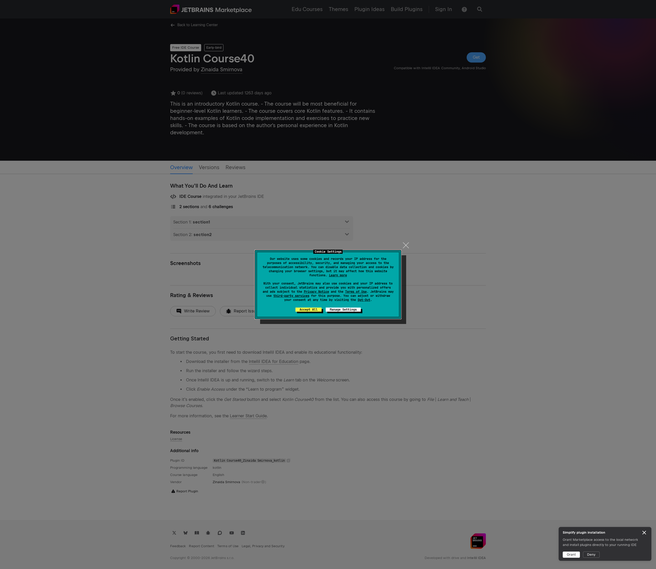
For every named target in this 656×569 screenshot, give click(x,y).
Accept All (308, 310)
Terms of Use (356, 292)
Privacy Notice (316, 292)
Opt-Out (364, 300)
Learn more (338, 275)
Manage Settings (343, 310)
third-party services (291, 296)
